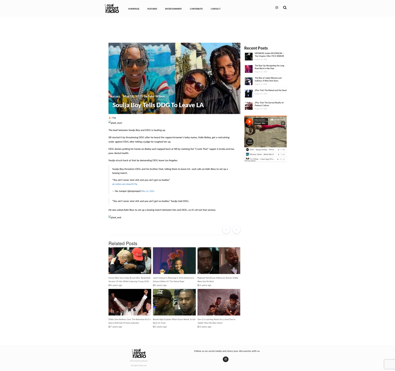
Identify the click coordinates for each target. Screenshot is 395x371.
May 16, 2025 (148, 191)
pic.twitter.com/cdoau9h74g (124, 184)
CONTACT (215, 9)
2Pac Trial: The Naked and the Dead (271, 90)
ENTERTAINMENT (173, 9)
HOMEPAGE (133, 9)
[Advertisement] (197, 27)
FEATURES (152, 9)
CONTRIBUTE (196, 9)
